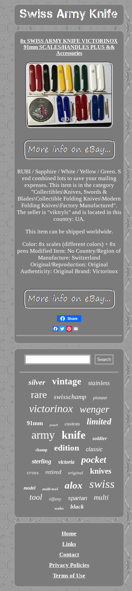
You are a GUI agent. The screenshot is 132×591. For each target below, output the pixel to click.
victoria (66, 462)
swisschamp (70, 396)
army (43, 434)
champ (41, 449)
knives (100, 471)
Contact (69, 554)
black (77, 506)
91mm (35, 423)
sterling (41, 461)
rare (39, 394)
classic (94, 449)
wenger (94, 409)
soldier (99, 438)
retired (53, 472)
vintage (66, 381)
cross (33, 473)
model (30, 488)
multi (101, 497)
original (75, 472)
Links (69, 544)
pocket (93, 459)
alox (74, 485)
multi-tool (50, 489)
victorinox (51, 408)
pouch (54, 425)
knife (74, 435)
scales (59, 508)
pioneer (100, 397)
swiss (102, 484)
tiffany (55, 498)
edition (66, 447)
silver (36, 382)
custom (72, 423)
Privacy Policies (69, 565)
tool (35, 497)
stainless (99, 382)
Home (69, 533)
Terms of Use (69, 575)
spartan (77, 498)
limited (99, 421)
